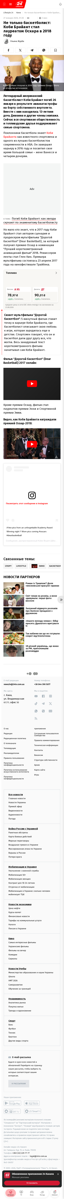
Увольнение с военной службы (23, 870)
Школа (11, 976)
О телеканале (10, 743)
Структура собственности (45, 760)
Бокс (10, 1024)
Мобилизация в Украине (22, 866)
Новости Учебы (17, 968)
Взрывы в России (16, 853)
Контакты (38, 750)
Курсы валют (14, 912)
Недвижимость (17, 998)
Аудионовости (15, 814)
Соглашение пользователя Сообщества (46, 735)
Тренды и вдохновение (19, 1010)
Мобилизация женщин (19, 879)
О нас (6, 729)
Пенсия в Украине (17, 928)
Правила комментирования (46, 740)
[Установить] (32, 1179)
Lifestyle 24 (8, 13)
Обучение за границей (19, 989)
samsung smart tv (33, 1111)
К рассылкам (19, 1084)
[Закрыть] (58, 1174)
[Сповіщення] (60, 4)
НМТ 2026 (13, 980)
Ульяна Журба (17, 41)
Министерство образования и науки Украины (30, 972)
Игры (36, 775)
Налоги (12, 924)
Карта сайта (39, 770)
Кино (18, 13)
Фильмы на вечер (17, 950)
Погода (11, 818)
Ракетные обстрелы (18, 832)
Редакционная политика (15, 739)
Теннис (11, 1032)
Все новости (15, 794)
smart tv (12, 1111)
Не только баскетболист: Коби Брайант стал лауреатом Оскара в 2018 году (42, 13)
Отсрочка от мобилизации (21, 887)
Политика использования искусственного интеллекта (16, 771)
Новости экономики (19, 904)
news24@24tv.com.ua (14, 684)
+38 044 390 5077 (42, 684)
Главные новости (17, 798)
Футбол (12, 1028)
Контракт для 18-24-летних (21, 883)
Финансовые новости (19, 916)
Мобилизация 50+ (17, 875)
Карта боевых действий (20, 836)
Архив (37, 765)
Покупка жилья (15, 1006)
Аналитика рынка (17, 1002)
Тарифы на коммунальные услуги (25, 920)
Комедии (12, 954)
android (12, 1103)
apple (33, 1103)
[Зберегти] (55, 50)
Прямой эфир (15, 806)
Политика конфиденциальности (14, 764)
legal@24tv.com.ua (38, 1156)
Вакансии (38, 755)
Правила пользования (14, 758)
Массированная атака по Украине (25, 849)
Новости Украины (17, 802)
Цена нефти (14, 908)
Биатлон (12, 1037)
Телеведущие (10, 748)
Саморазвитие (15, 984)
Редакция (8, 734)
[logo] (19, 4)
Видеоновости (15, 810)
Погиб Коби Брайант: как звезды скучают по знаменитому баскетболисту (30, 220)
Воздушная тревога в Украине (23, 844)
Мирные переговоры (18, 840)
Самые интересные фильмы (22, 942)
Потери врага (15, 857)
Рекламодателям (11, 753)
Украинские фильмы (18, 946)
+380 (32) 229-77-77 (21, 1153)
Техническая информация (46, 745)
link (36, 696)
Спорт (11, 1020)
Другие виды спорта (18, 1041)
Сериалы (12, 958)
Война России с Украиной (23, 828)
